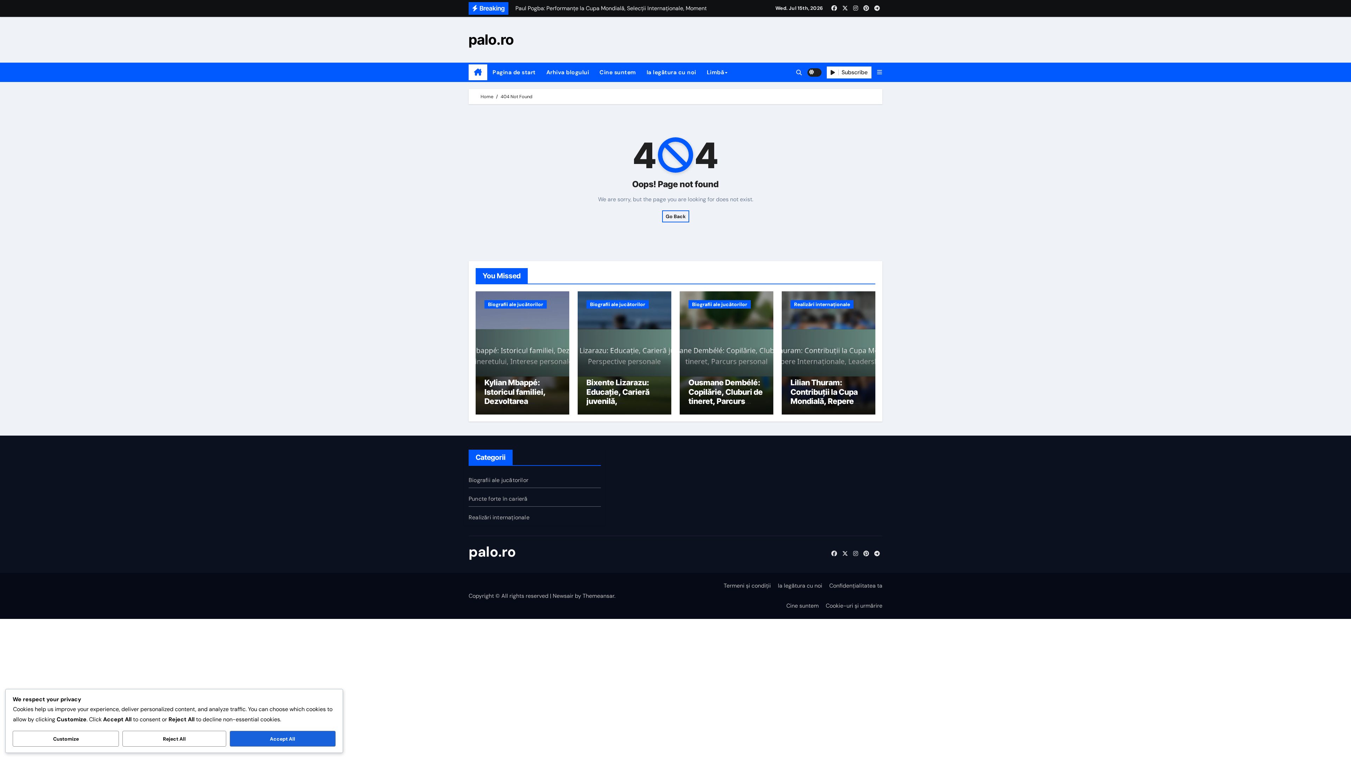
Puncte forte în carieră (498, 498)
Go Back (676, 216)
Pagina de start (514, 72)
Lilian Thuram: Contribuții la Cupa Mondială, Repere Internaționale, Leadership (824, 401)
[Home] (478, 72)
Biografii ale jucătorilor (515, 304)
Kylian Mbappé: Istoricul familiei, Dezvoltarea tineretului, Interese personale (520, 401)
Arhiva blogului (567, 72)
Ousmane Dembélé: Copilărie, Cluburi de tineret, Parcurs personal (726, 396)
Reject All (174, 739)
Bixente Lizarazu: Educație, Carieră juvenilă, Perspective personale (617, 401)
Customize (66, 739)
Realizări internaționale (822, 304)
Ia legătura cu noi (671, 72)
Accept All (282, 739)
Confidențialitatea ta (855, 585)
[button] (879, 72)
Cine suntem (618, 72)
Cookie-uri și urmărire (854, 605)
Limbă (715, 72)
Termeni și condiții (747, 585)
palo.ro (491, 39)
